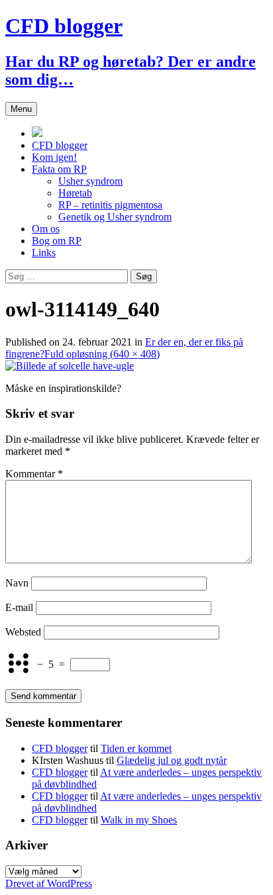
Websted (23, 631)
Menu (21, 109)
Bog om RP (57, 240)
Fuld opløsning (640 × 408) (102, 353)
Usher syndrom (90, 181)
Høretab (75, 193)
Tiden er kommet (136, 748)
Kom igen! (54, 157)
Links (44, 252)
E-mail (19, 607)
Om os (46, 228)
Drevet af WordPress (48, 883)
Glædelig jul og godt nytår (172, 760)
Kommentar (34, 473)
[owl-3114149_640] (69, 365)
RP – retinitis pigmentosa (110, 205)
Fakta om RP (59, 169)
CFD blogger (59, 145)
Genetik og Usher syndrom (115, 216)
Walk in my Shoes (139, 819)
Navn (16, 583)
